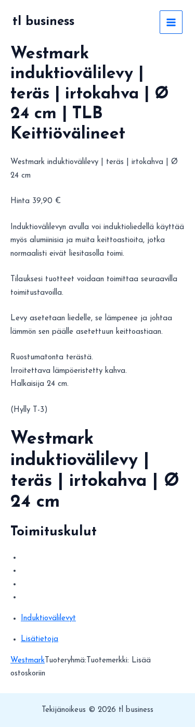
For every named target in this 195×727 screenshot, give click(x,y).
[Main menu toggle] (171, 22)
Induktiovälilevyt (48, 618)
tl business (43, 22)
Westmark (27, 661)
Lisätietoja (39, 639)
